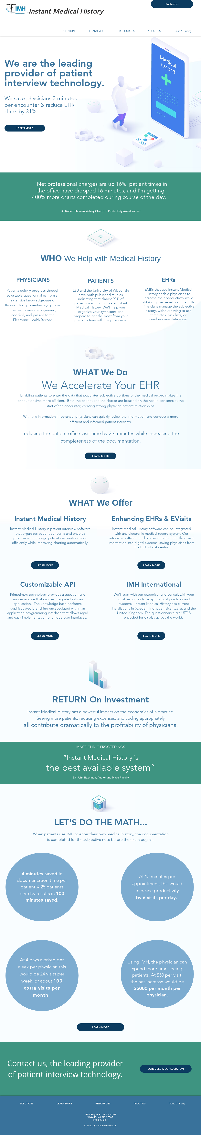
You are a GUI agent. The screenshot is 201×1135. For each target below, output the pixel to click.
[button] (66, 31)
